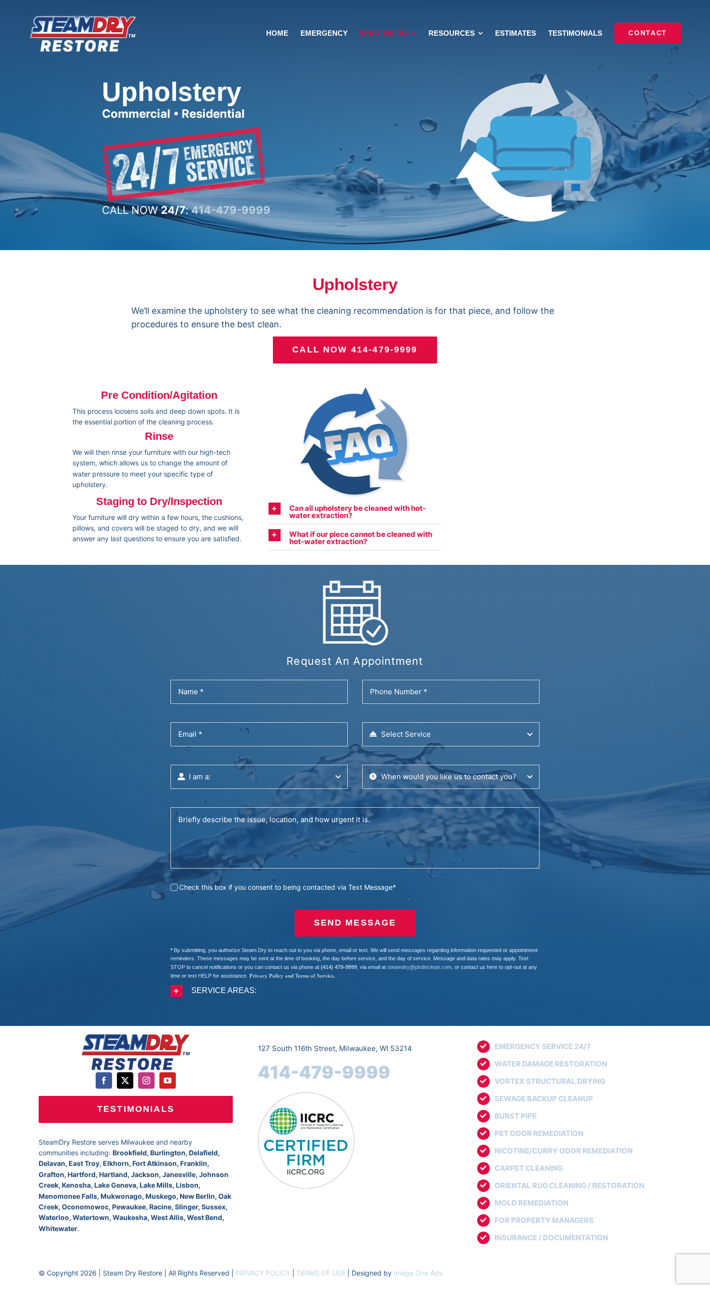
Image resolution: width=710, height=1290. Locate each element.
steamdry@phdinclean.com (419, 967)
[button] (355, 511)
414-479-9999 (324, 1072)
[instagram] (146, 1080)
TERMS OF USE (321, 1273)
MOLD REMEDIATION (531, 1202)
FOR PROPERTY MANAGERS (544, 1220)
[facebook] (104, 1080)
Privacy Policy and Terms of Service (291, 976)
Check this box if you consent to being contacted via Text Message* (287, 887)
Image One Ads (418, 1273)
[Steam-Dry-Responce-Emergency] (184, 130)
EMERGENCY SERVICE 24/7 (543, 1046)
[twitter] (125, 1080)
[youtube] (167, 1080)
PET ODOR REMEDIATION (539, 1133)
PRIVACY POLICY (263, 1273)
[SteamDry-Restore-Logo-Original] (135, 1034)
